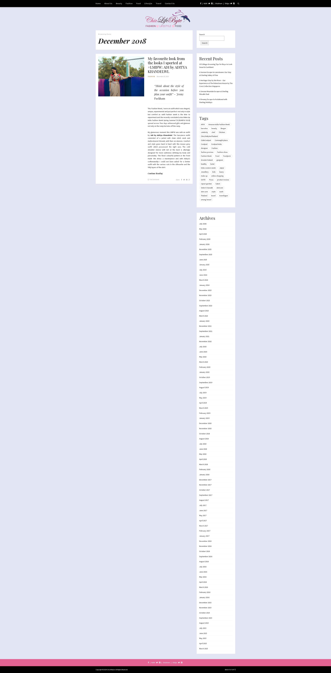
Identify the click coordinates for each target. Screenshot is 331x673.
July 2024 (202, 270)
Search (202, 34)
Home (98, 3)
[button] (121, 76)
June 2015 (203, 633)
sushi (221, 191)
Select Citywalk (207, 188)
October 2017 (204, 490)
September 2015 (205, 618)
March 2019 (203, 408)
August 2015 (204, 623)
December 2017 (205, 480)
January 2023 (204, 321)
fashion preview (207, 152)
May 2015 (202, 638)
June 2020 (203, 352)
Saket (218, 184)
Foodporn (227, 156)
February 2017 (204, 531)
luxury (221, 172)
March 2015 (203, 648)
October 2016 (204, 551)
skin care (204, 191)
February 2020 (204, 367)
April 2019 (203, 403)
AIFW (203, 124)
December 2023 (205, 290)
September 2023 (205, 306)
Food (138, 3)
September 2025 (205, 254)
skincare (220, 188)
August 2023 (204, 311)
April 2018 (203, 459)
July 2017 (202, 505)
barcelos (204, 128)
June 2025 (203, 259)
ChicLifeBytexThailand (209, 136)
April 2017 (203, 520)
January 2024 (204, 285)
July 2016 (202, 567)
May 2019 (202, 398)
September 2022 (205, 331)
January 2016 (204, 597)
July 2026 (202, 224)
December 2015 (205, 602)
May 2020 (202, 357)
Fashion (129, 3)
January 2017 (204, 536)
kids (214, 172)
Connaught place (221, 140)
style (214, 191)
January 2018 (204, 474)
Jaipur (221, 168)
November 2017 (205, 485)
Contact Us (170, 3)
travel (213, 195)
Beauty (119, 3)
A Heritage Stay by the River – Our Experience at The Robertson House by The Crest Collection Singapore (216, 83)
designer (204, 148)
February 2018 (204, 469)
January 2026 (204, 244)
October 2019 (204, 377)
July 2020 (202, 346)
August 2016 (204, 561)
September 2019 (205, 382)
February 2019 (204, 413)
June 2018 (203, 449)
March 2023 (203, 316)
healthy (204, 164)
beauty (214, 128)
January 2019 (204, 418)
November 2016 (205, 546)
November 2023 (205, 295)
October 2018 (204, 433)
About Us (108, 3)
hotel (212, 164)
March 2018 (203, 464)
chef (213, 132)
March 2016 (203, 587)
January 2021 (204, 336)
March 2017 (203, 526)
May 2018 (202, 454)
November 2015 (205, 607)
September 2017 (205, 495)
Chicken (222, 132)
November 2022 (205, 326)
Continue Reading (155, 173)
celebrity (204, 132)
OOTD (203, 180)
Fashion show (222, 152)
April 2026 (203, 234)
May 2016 (202, 577)
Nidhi (205, 3)
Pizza (211, 180)
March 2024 (203, 280)
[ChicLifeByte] (165, 18)
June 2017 (203, 510)
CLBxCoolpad (206, 140)
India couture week (208, 168)
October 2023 (204, 300)
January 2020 (204, 372)
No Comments (154, 179)
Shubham (218, 3)
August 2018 (204, 439)
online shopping (217, 176)
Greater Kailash (207, 160)
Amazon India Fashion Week (219, 124)
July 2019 (202, 392)
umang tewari (206, 199)
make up (204, 176)
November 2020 (205, 341)
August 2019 (204, 387)
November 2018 (205, 428)
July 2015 (202, 628)
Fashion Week (206, 156)
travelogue (223, 195)
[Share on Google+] (189, 180)
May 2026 (202, 229)
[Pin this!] (186, 180)
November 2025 (205, 249)
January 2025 (204, 264)
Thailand (204, 195)
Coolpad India (216, 144)
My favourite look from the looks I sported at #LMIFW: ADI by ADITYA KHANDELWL (167, 65)
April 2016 (203, 582)
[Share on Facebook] (181, 180)
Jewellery (205, 172)
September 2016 (205, 556)
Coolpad (204, 144)
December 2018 (205, 423)
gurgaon (220, 160)
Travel (158, 3)
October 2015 (204, 613)
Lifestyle (148, 3)
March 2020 (203, 362)
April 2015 (203, 643)
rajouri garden (206, 184)
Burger (223, 128)
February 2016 (204, 592)
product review (223, 180)
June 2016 (203, 572)
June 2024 (203, 275)
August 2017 (204, 500)
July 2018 (202, 444)
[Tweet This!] (184, 180)
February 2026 (204, 239)
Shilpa (227, 3)
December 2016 (205, 541)
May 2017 (202, 515)
